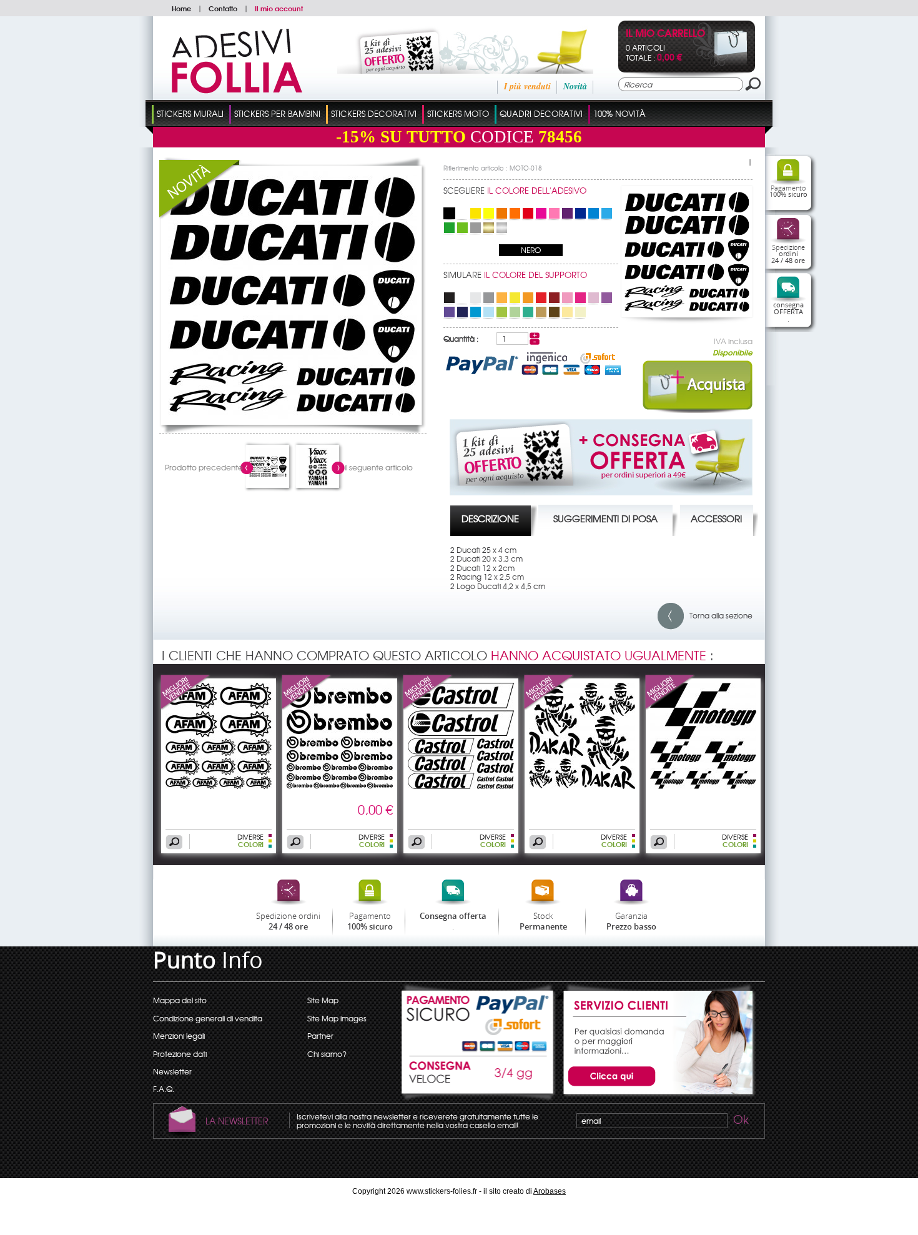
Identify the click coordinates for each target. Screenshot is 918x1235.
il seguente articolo (379, 467)
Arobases (549, 1191)
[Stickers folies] (237, 90)
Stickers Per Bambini (277, 113)
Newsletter (172, 1071)
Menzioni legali (179, 1035)
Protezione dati (180, 1053)
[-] (535, 341)
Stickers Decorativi (374, 113)
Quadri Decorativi (541, 113)
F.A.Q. (163, 1088)
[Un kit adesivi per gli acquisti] (448, 70)
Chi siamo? (327, 1053)
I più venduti (527, 86)
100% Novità (619, 113)
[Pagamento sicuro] (478, 1019)
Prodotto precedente (204, 467)
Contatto (223, 8)
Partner (320, 1035)
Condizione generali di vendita (207, 1018)
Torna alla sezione (718, 615)
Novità (575, 86)
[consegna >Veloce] (478, 1079)
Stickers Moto (458, 113)
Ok (740, 1121)
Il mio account (279, 8)
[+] (535, 335)
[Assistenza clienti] (656, 1095)
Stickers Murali (190, 113)
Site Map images (337, 1018)
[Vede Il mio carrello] (720, 63)
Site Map (322, 1000)
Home (181, 8)
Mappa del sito (180, 1000)
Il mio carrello (665, 34)
